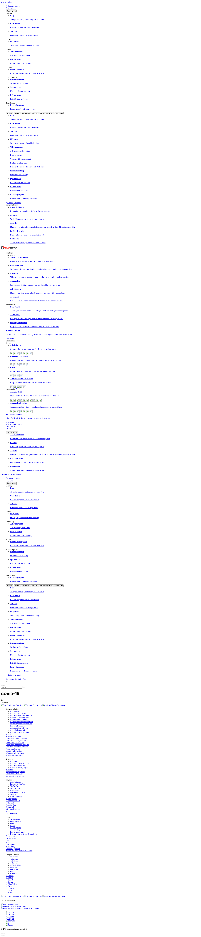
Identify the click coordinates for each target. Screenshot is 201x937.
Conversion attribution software (21, 722)
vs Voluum (14, 857)
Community (26, 113)
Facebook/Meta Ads (17, 784)
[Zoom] (4, 933)
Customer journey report (19, 767)
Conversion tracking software (21, 715)
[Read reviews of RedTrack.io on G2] (100, 906)
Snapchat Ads (15, 788)
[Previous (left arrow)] (2, 935)
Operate (17, 113)
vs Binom (13, 863)
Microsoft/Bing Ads (17, 792)
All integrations (16, 782)
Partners (35, 113)
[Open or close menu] (2, 685)
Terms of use (15, 819)
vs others (13, 874)
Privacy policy (15, 821)
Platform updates (46, 113)
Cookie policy (15, 828)
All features (14, 711)
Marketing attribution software (21, 724)
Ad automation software (19, 728)
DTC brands (10, 426)
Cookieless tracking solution (20, 717)
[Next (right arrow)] (4, 935)
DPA (12, 824)
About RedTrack (12, 432)
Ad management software (19, 732)
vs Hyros (13, 867)
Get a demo (5, 474)
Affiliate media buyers (14, 424)
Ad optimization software (19, 730)
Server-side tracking (17, 726)
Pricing (8, 428)
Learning (9, 113)
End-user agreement (17, 832)
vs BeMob (14, 861)
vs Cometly (14, 869)
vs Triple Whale (16, 865)
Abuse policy (15, 830)
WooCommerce (16, 797)
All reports (14, 761)
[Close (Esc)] (2, 933)
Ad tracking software (18, 713)
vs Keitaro (14, 859)
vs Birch (13, 871)
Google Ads (14, 790)
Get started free (15, 474)
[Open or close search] (6, 681)
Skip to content (6, 2)
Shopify (13, 794)
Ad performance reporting (19, 763)
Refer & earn (58, 113)
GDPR (12, 826)
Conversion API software (19, 720)
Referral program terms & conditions (23, 834)
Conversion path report (18, 765)
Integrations (10, 341)
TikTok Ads (14, 786)
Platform (9, 253)
